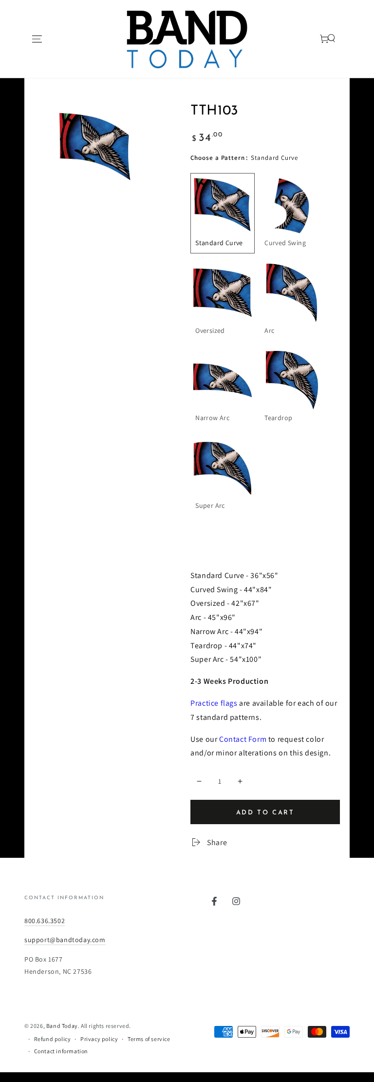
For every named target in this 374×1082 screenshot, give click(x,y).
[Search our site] (319, 39)
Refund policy (52, 1039)
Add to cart (265, 813)
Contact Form (242, 739)
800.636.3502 (44, 920)
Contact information (61, 1051)
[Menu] (37, 39)
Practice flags (213, 703)
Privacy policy (99, 1039)
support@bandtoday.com (65, 939)
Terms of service (149, 1039)
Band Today (62, 1025)
